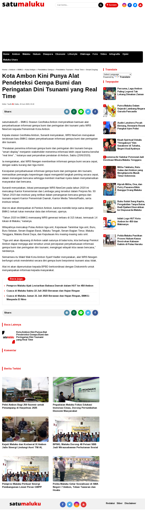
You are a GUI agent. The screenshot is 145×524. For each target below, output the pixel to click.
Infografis (114, 54)
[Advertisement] (72, 30)
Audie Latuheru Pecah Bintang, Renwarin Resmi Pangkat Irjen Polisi (131, 126)
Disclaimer (130, 503)
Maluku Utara (10, 60)
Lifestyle (72, 54)
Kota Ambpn (30, 70)
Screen (112, 5)
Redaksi (110, 503)
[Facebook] (95, 112)
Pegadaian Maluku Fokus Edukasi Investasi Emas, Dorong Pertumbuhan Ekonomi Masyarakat (75, 407)
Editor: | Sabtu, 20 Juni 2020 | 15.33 (18, 104)
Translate (125, 77)
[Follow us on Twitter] (69, 504)
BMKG (20, 70)
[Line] (81, 112)
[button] (140, 52)
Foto (95, 54)
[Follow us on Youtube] (83, 504)
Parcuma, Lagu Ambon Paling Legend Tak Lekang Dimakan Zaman (130, 91)
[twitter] (135, 5)
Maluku (26, 54)
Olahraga (85, 54)
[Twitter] (88, 112)
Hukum (36, 54)
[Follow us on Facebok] (63, 504)
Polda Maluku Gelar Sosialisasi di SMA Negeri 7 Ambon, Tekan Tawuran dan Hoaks (75, 487)
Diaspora (48, 54)
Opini (125, 54)
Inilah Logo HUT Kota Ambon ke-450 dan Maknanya (128, 221)
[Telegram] (67, 112)
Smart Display (92, 70)
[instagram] (124, 5)
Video (103, 54)
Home (6, 54)
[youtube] (140, 5)
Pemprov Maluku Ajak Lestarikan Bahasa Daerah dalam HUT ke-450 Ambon (50, 285)
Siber (120, 503)
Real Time (79, 70)
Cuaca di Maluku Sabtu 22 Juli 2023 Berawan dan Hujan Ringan (43, 290)
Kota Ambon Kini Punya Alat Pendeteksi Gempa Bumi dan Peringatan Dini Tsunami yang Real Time (32, 336)
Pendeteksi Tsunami (64, 70)
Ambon (16, 54)
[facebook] (130, 5)
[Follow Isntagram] (76, 504)
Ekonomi (60, 54)
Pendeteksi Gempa (46, 70)
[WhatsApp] (74, 112)
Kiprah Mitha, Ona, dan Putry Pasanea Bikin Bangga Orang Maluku (129, 187)
